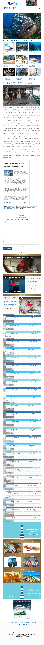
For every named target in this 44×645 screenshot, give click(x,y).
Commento (5, 221)
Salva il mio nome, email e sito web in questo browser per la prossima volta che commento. (20, 245)
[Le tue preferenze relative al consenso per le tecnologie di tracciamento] (42, 643)
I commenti (26, 622)
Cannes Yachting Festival (28, 206)
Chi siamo (15, 622)
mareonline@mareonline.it (31, 289)
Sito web (4, 241)
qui (34, 534)
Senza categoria (19, 206)
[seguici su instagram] (22, 624)
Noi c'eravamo (33, 622)
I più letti (21, 622)
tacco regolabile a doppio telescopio (13, 208)
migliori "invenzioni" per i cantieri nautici (9, 207)
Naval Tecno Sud (30, 207)
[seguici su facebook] (26, 624)
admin (14, 206)
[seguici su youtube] (24, 624)
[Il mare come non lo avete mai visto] (22, 26)
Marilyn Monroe (34, 206)
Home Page (10, 622)
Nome (4, 231)
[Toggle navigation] (39, 8)
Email (4, 236)
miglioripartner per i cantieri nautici (21, 207)
